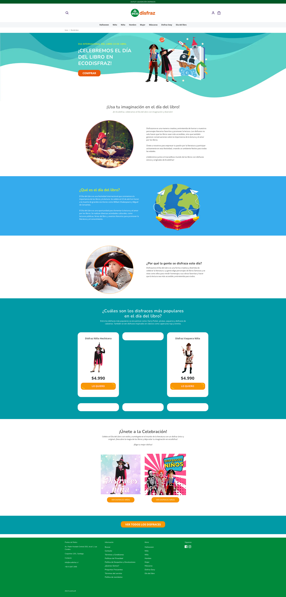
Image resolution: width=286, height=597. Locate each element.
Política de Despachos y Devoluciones (120, 562)
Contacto (108, 551)
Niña (123, 25)
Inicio (66, 30)
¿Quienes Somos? (112, 566)
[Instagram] (189, 546)
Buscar (107, 547)
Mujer (142, 25)
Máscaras (153, 25)
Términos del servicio (113, 573)
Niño (115, 25)
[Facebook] (186, 546)
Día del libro (181, 25)
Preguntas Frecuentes (114, 569)
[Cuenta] (213, 13)
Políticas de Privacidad (114, 558)
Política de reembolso (113, 577)
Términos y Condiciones (114, 554)
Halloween (104, 25)
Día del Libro (75, 30)
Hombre (132, 25)
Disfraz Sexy (166, 25)
